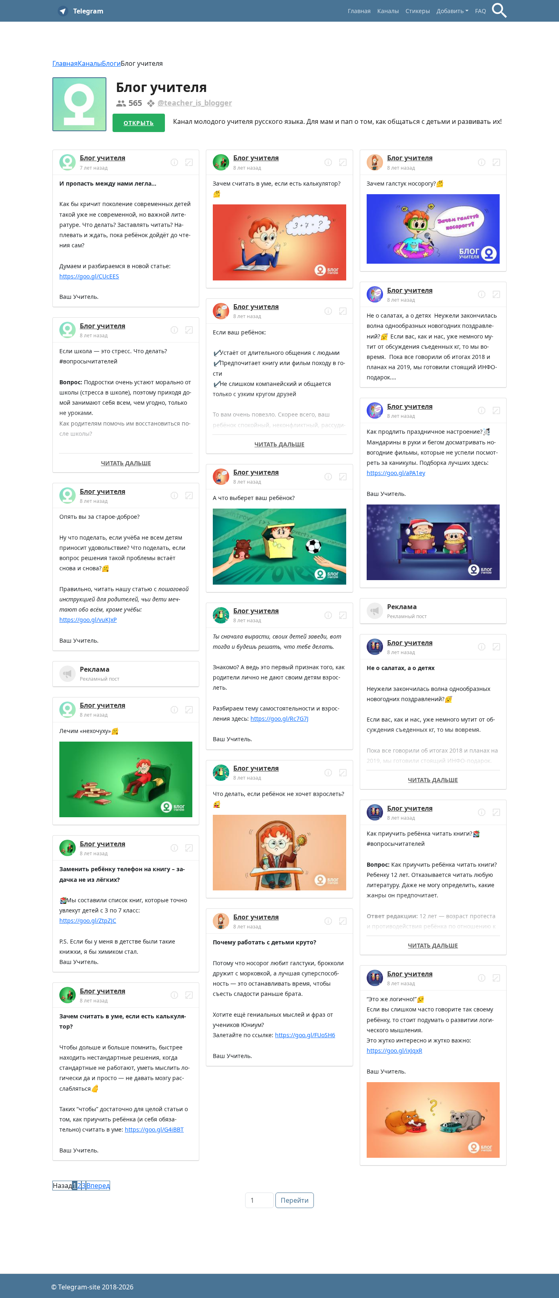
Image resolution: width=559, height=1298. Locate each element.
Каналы (388, 11)
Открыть (139, 123)
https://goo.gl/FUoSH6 (305, 1035)
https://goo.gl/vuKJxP (88, 619)
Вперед (98, 1185)
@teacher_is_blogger (195, 103)
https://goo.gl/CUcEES (89, 276)
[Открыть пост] (174, 162)
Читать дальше (126, 463)
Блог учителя (102, 157)
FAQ (480, 11)
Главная (359, 11)
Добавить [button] (450, 11)
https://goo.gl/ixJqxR (394, 1050)
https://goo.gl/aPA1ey (396, 473)
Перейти (295, 1200)
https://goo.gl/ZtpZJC (87, 920)
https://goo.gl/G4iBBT (154, 1129)
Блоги (111, 63)
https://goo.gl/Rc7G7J (279, 718)
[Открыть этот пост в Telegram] (189, 162)
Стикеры (418, 11)
